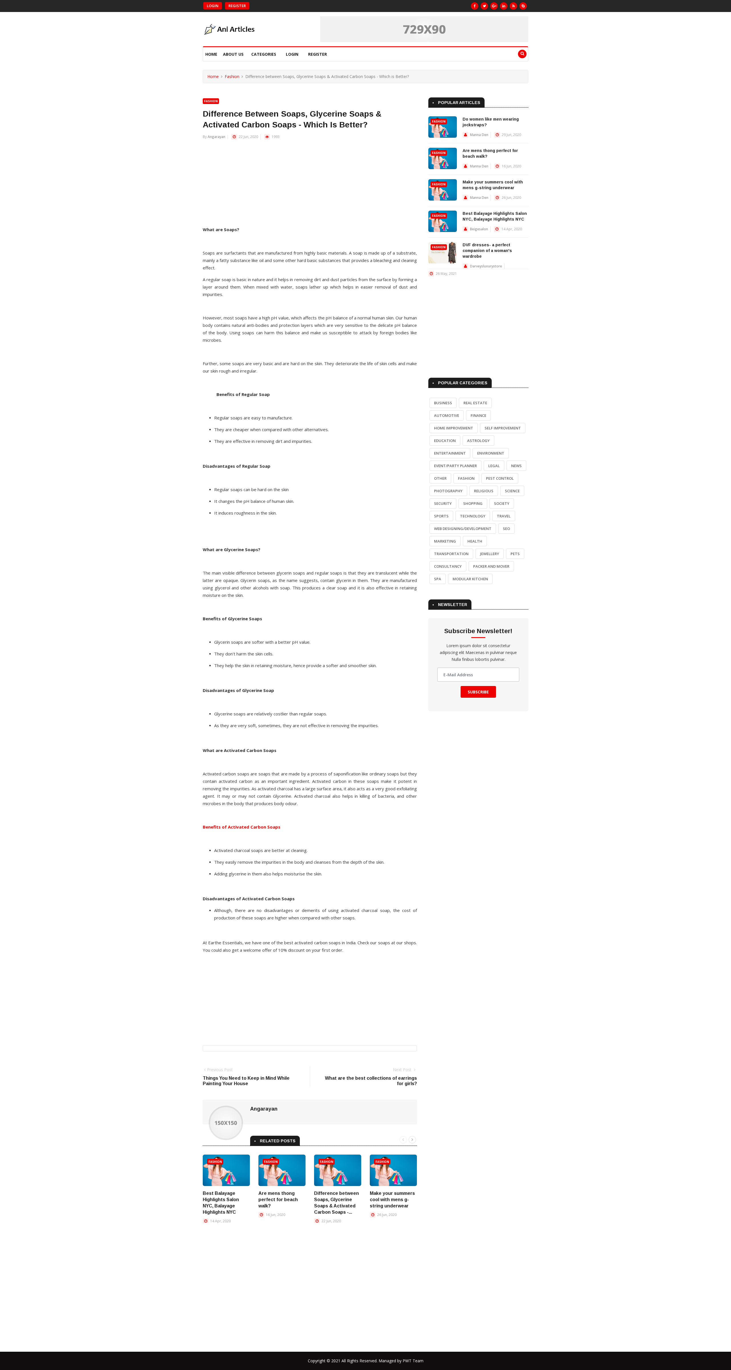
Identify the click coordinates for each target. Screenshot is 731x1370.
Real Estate (475, 402)
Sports (441, 516)
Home (211, 54)
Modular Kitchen (470, 578)
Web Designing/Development (462, 528)
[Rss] (513, 6)
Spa (437, 578)
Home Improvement (453, 428)
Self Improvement (503, 428)
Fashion (232, 76)
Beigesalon (479, 229)
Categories (263, 54)
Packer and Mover (491, 566)
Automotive (446, 415)
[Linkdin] (503, 6)
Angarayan (216, 136)
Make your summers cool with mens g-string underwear (392, 1199)
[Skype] (523, 6)
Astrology (478, 440)
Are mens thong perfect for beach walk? (278, 1199)
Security (443, 503)
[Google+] (494, 6)
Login (212, 5)
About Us (233, 54)
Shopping (473, 503)
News (516, 465)
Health (474, 541)
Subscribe (478, 692)
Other (440, 478)
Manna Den (479, 134)
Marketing (445, 541)
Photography (448, 490)
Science (512, 490)
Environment (490, 453)
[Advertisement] (310, 186)
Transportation (451, 553)
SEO (506, 528)
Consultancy (448, 566)
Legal (494, 465)
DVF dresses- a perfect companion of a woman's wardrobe (487, 251)
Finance (478, 415)
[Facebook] (474, 6)
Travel (504, 516)
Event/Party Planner (455, 465)
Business (443, 402)
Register (237, 5)
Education (445, 440)
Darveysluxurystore (486, 266)
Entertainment (450, 453)
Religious (483, 490)
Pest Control (500, 478)
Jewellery (489, 553)
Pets (515, 553)
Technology (472, 516)
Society (501, 503)
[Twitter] (484, 6)
